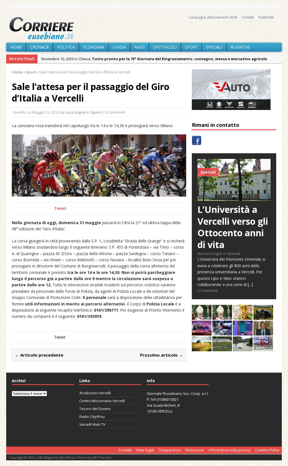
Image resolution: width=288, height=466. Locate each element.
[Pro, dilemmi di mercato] (202, 332)
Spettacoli (165, 47)
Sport (191, 47)
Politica (66, 47)
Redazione (194, 450)
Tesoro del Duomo (95, 408)
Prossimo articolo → (161, 355)
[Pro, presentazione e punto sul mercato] (243, 332)
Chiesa (119, 47)
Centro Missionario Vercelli (102, 400)
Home (16, 47)
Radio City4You (92, 416)
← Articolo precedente (39, 355)
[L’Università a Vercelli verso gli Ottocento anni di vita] (234, 197)
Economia (93, 47)
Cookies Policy (267, 450)
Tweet (60, 208)
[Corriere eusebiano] (144, 28)
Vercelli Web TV (92, 424)
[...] (250, 284)
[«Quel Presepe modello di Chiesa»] (222, 316)
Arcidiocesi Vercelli (95, 392)
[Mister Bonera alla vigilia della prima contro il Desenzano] (263, 348)
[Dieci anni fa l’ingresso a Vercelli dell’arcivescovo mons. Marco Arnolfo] (202, 316)
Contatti (247, 17)
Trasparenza (170, 450)
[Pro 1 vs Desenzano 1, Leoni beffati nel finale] (222, 348)
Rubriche (240, 47)
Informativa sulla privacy (230, 450)
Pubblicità (266, 17)
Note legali (145, 450)
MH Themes (102, 457)
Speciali (214, 47)
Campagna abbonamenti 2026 (212, 17)
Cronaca (39, 47)
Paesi (139, 47)
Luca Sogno (75, 112)
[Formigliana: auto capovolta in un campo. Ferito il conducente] (263, 316)
